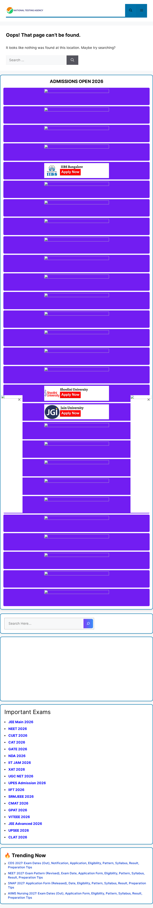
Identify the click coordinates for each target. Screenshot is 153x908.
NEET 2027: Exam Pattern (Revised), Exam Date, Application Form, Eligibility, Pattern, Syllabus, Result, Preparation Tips (76, 875)
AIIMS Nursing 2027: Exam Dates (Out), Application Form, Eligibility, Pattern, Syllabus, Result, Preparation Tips (75, 895)
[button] (130, 10)
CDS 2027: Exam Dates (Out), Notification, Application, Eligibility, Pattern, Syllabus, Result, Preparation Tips (73, 865)
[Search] (72, 60)
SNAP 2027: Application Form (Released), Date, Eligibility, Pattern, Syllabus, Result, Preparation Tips (77, 885)
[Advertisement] (76, 669)
